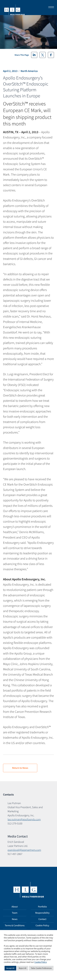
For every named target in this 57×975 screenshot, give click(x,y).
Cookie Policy (42, 925)
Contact (42, 919)
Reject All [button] (22, 968)
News (14, 919)
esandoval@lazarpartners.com (24, 850)
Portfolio (42, 906)
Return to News (20, 767)
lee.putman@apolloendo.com (24, 819)
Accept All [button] (10, 968)
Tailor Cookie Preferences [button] (41, 968)
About (15, 906)
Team (14, 912)
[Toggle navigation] (50, 7)
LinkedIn (34, 55)
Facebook (51, 55)
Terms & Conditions (14, 925)
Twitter (43, 55)
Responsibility (42, 912)
